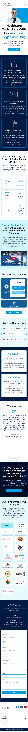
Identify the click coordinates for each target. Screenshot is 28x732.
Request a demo (14, 312)
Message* (5, 680)
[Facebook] (17, 707)
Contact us (5, 724)
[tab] (7, 525)
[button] (25, 4)
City (4, 673)
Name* (5, 634)
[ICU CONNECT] (18, 288)
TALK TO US (14, 49)
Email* (4, 641)
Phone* (5, 647)
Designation (6, 654)
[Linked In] (21, 707)
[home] (7, 3)
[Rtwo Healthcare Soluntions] (5, 707)
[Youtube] (25, 707)
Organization (6, 660)
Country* (5, 667)
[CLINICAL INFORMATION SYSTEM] (6, 288)
